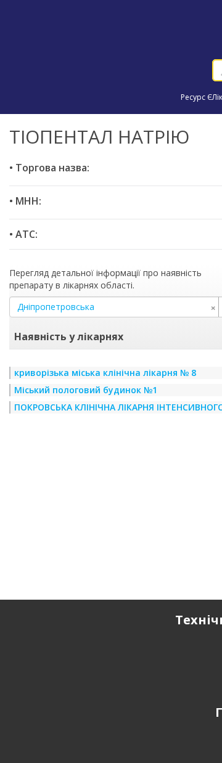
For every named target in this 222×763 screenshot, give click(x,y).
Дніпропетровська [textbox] (116, 307)
